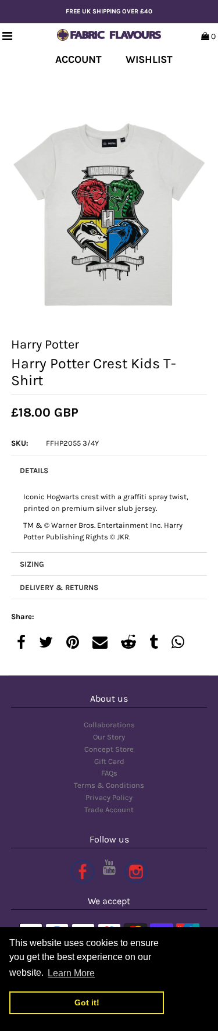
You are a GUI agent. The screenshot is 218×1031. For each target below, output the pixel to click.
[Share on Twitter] (46, 643)
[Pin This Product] (72, 643)
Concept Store (109, 749)
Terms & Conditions (109, 785)
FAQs (109, 773)
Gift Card (109, 761)
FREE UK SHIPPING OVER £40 (109, 11)
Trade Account (109, 809)
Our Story (109, 737)
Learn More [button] (71, 973)
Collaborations (109, 724)
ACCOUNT (78, 59)
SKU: (19, 443)
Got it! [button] (86, 1002)
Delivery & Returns (59, 587)
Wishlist (149, 59)
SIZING (32, 564)
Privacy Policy (109, 797)
